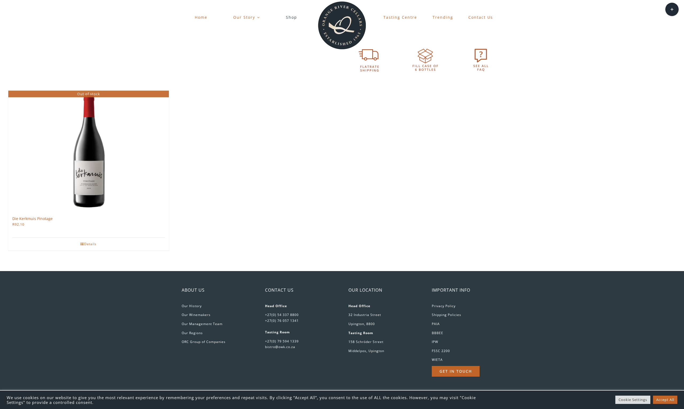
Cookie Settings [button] (633, 399)
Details (90, 244)
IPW (435, 341)
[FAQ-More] (481, 48)
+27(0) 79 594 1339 (282, 341)
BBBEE (437, 333)
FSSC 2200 (441, 351)
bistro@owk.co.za (280, 347)
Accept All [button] (665, 399)
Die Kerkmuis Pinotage (32, 218)
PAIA (436, 324)
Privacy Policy (444, 306)
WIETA (437, 359)
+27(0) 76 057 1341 (282, 320)
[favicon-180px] (342, 3)
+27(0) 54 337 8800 (282, 314)
